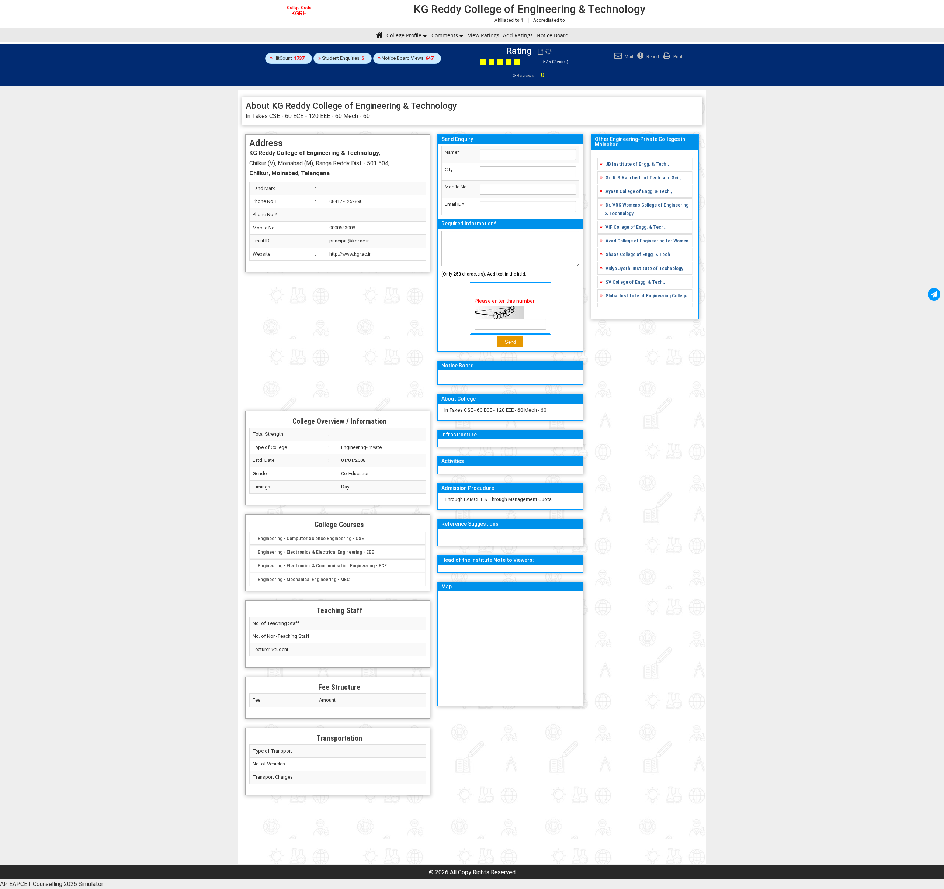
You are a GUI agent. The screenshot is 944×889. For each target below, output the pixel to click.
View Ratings (483, 35)
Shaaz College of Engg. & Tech (637, 254)
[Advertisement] (337, 341)
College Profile (403, 35)
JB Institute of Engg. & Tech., (637, 164)
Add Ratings (518, 35)
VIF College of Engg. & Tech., (635, 227)
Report (652, 56)
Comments (444, 35)
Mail (628, 56)
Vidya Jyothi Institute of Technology (644, 268)
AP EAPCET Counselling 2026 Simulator (51, 884)
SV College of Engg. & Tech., (635, 282)
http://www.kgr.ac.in (350, 254)
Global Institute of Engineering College (646, 295)
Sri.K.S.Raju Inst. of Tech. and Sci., (643, 177)
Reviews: (530, 75)
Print (677, 56)
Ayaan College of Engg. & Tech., (638, 191)
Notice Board (553, 35)
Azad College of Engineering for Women (646, 240)
